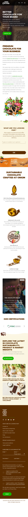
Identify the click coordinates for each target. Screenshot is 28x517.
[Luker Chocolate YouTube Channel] (8, 419)
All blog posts (8, 358)
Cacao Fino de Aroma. (12, 58)
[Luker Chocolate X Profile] (13, 419)
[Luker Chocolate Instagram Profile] (6, 419)
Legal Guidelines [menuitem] (6, 445)
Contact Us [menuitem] (5, 426)
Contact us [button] (7, 33)
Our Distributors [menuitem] (6, 437)
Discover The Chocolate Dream (12, 308)
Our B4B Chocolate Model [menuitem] (9, 432)
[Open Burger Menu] (24, 3)
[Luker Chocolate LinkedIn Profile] (11, 419)
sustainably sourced (17, 76)
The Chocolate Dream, (8, 83)
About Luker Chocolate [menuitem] (8, 430)
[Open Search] (19, 2)
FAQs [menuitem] (4, 435)
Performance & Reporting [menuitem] (9, 428)
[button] (1, 162)
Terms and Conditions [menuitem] (8, 443)
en (22, 2)
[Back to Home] (6, 2)
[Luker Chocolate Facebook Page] (4, 419)
